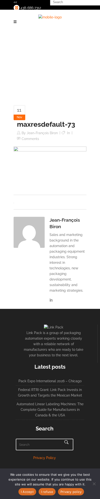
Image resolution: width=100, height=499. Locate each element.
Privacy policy (71, 492)
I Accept (27, 492)
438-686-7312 (30, 8)
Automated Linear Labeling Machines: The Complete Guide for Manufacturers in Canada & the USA (50, 409)
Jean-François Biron (42, 133)
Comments (30, 139)
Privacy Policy (44, 458)
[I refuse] (94, 483)
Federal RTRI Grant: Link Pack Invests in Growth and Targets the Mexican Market (50, 392)
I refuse (47, 492)
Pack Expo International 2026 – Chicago (50, 381)
